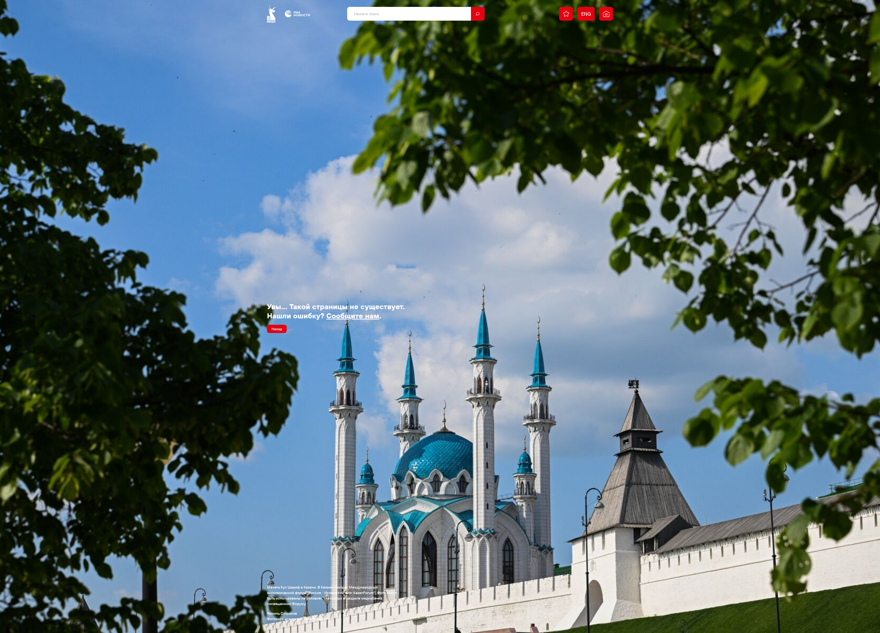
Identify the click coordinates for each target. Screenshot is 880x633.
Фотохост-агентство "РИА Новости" (297, 618)
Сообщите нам (352, 315)
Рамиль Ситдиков (282, 613)
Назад (277, 329)
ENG (586, 14)
